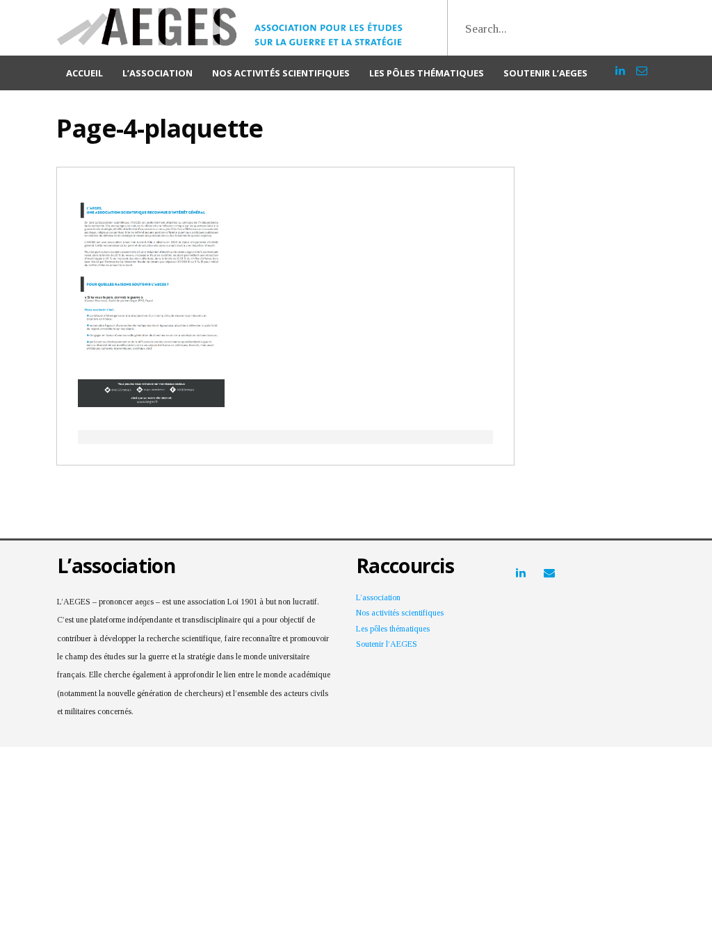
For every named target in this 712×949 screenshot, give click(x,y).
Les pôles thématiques (426, 73)
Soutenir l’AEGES (545, 73)
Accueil (84, 73)
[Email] (642, 64)
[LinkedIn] (620, 64)
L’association (157, 73)
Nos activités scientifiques (281, 73)
